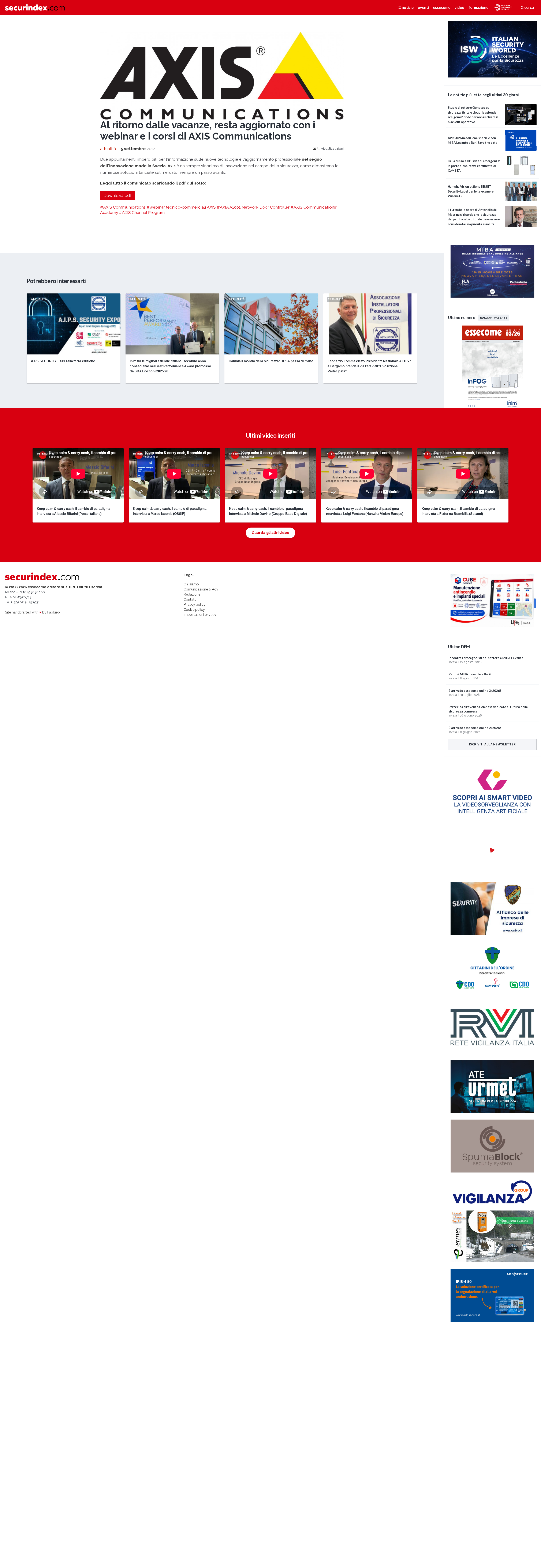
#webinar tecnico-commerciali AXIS (181, 207)
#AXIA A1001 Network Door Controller (253, 207)
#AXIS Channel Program (142, 212)
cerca (529, 7)
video (459, 7)
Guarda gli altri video (270, 533)
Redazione (192, 594)
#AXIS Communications (123, 207)
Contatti (190, 599)
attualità (108, 148)
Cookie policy (194, 610)
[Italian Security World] (492, 76)
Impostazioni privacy (200, 615)
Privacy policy (194, 605)
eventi (423, 7)
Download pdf (118, 195)
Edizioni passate (493, 317)
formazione (478, 7)
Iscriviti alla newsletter (492, 744)
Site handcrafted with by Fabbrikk (32, 612)
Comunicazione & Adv (201, 589)
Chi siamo (191, 584)
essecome (441, 7)
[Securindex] (35, 7)
